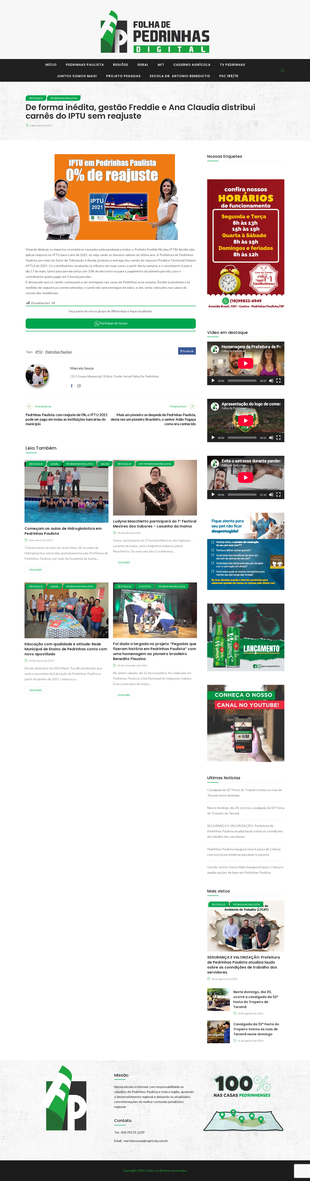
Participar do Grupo (114, 323)
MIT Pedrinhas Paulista (155, 464)
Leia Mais (35, 569)
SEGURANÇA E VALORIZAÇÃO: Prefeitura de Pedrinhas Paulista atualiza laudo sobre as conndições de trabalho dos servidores (245, 831)
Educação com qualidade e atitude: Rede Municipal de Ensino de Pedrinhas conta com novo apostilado (66, 649)
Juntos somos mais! (77, 76)
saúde (105, 464)
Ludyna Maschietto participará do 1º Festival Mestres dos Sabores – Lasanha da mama (154, 524)
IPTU (38, 352)
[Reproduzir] (213, 380)
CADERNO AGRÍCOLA (192, 64)
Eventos (145, 586)
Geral (143, 64)
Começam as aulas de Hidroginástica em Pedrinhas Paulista (63, 531)
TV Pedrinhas (232, 64)
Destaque (36, 98)
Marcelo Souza (81, 368)
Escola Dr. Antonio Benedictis (180, 76)
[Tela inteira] (278, 380)
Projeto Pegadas (123, 76)
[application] (245, 363)
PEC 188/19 (228, 76)
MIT (161, 64)
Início (51, 64)
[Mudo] (271, 380)
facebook (188, 351)
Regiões (120, 64)
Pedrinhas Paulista (85, 64)
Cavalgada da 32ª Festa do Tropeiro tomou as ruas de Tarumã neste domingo (256, 1029)
